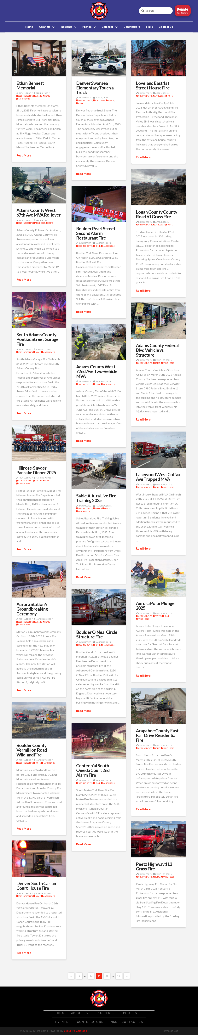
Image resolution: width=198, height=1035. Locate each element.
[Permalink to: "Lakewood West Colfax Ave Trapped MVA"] (158, 450)
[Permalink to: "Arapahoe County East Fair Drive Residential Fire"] (158, 706)
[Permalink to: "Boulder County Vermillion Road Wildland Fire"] (39, 720)
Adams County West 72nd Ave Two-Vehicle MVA (97, 371)
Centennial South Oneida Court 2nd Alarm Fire (93, 770)
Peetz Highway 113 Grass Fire (154, 866)
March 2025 (24, 99)
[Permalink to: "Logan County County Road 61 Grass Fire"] (158, 187)
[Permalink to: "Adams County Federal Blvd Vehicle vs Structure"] (158, 321)
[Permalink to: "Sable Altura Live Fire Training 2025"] (99, 471)
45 (118, 975)
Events (38, 96)
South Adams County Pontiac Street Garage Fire (37, 339)
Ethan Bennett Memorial (30, 85)
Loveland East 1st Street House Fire (153, 85)
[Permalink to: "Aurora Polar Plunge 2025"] (158, 578)
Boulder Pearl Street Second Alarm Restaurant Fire (95, 233)
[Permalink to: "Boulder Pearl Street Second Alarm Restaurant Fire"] (99, 204)
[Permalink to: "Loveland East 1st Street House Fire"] (158, 58)
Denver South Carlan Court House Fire (36, 886)
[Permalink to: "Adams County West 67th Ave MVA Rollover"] (39, 185)
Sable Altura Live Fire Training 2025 (96, 498)
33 (91, 975)
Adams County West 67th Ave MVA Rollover (38, 212)
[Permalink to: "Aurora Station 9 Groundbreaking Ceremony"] (39, 579)
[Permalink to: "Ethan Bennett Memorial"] (39, 58)
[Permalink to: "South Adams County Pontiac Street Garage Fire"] (39, 310)
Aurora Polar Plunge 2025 (155, 606)
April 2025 (100, 100)
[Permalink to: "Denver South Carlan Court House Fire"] (39, 858)
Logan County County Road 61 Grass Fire (156, 214)
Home (47, 96)
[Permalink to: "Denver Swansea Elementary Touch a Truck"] (99, 58)
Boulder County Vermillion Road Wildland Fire (31, 750)
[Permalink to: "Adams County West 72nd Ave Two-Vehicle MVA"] (99, 342)
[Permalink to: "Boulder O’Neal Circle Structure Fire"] (99, 607)
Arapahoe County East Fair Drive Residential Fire (157, 735)
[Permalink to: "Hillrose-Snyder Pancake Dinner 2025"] (39, 443)
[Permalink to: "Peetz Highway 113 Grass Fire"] (158, 839)
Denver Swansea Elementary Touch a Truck (95, 87)
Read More (23, 155)
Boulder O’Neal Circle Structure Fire (96, 634)
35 (106, 975)
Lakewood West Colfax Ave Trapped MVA (158, 477)
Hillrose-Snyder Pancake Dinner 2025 (36, 470)
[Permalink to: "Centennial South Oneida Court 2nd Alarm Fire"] (99, 741)
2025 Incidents (25, 96)
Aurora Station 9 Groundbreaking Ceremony (32, 609)
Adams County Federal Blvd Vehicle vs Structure (157, 350)
